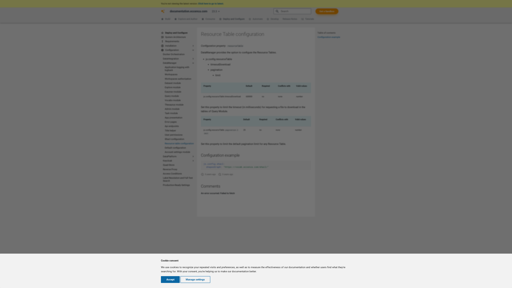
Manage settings (195, 279)
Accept (170, 279)
